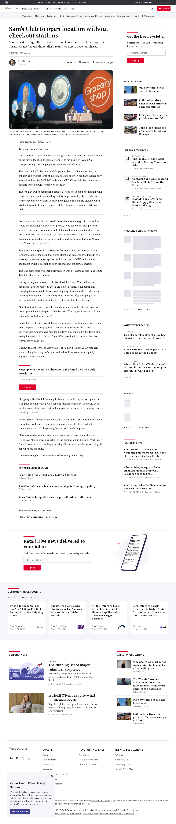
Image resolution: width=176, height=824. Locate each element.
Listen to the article (35, 149)
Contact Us (47, 764)
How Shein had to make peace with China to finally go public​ (145, 351)
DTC (62, 16)
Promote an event (141, 427)
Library (49, 9)
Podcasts (39, 9)
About (45, 754)
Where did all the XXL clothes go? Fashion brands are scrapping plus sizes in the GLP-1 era (145, 367)
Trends (136, 16)
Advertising (84, 754)
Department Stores (93, 16)
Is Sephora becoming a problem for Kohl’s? (153, 117)
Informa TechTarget (100, 800)
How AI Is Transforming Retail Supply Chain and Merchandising (147, 202)
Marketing (39, 16)
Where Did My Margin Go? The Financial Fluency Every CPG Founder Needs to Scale (142, 470)
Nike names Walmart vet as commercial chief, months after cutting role (149, 665)
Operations (27, 16)
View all (127, 215)
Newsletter (47, 769)
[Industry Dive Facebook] (17, 758)
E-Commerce (148, 16)
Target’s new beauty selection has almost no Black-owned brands (145, 336)
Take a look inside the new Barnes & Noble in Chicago (153, 131)
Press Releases (70, 9)
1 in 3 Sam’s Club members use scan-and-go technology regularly (57, 486)
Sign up (165, 8)
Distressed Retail (74, 16)
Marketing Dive (63, 2)
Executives (110, 16)
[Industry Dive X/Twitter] (23, 758)
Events (57, 9)
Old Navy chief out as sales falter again (152, 89)
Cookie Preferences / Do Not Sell (117, 813)
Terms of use (74, 813)
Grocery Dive (50, 2)
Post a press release (142, 309)
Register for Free (20, 811)
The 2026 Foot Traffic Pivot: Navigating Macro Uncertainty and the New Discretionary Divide (145, 453)
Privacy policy (60, 813)
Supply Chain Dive (79, 2)
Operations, (37, 516)
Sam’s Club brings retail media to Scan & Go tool (47, 475)
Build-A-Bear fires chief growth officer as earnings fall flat (153, 103)
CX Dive (39, 2)
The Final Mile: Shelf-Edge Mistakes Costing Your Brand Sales (150, 162)
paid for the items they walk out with (68, 331)
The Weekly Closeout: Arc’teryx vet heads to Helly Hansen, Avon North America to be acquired (149, 683)
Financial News (124, 16)
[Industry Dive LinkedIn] (11, 758)
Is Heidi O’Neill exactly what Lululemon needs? (71, 698)
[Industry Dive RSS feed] (28, 758)
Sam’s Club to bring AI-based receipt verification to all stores (55, 497)
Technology (52, 16)
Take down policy (91, 813)
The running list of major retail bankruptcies (69, 667)
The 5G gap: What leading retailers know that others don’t (145, 487)
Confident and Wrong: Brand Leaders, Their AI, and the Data (150, 182)
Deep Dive (27, 9)
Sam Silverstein (25, 61)
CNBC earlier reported (85, 259)
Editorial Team (49, 759)
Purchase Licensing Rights (55, 774)
